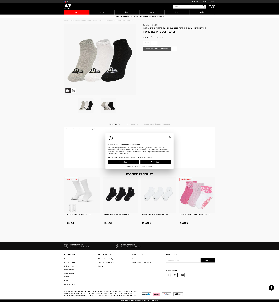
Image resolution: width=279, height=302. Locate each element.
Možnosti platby (69, 266)
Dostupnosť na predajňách (157, 124)
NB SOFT (141, 301)
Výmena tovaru (69, 273)
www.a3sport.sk (129, 301)
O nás (134, 259)
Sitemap (101, 266)
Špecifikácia (132, 124)
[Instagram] (182, 275)
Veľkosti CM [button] (162, 37)
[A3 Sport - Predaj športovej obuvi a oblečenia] (67, 6)
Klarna (66, 280)
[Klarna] (156, 294)
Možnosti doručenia (70, 262)
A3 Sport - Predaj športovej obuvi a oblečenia (77, 20)
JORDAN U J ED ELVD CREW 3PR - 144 (78, 214)
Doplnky (101, 20)
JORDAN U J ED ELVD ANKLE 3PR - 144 (117, 214)
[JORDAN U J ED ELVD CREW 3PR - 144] (82, 195)
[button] (189, 7)
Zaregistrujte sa (208, 2)
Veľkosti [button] (154, 37)
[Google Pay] (166, 294)
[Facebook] (168, 275)
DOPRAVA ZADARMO (122, 16)
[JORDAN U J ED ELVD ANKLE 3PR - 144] (120, 195)
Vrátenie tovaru (69, 269)
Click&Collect (68, 277)
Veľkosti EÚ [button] (146, 37)
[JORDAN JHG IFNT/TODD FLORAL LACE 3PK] (197, 195)
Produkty (94, 20)
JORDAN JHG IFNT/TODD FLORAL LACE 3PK (195, 214)
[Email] (175, 275)
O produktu (114, 124)
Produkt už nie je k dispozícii (157, 49)
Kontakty (67, 259)
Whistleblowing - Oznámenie (141, 262)
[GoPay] (146, 294)
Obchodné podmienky (105, 259)
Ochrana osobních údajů (106, 262)
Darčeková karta (69, 284)
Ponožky (107, 20)
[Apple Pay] (178, 294)
